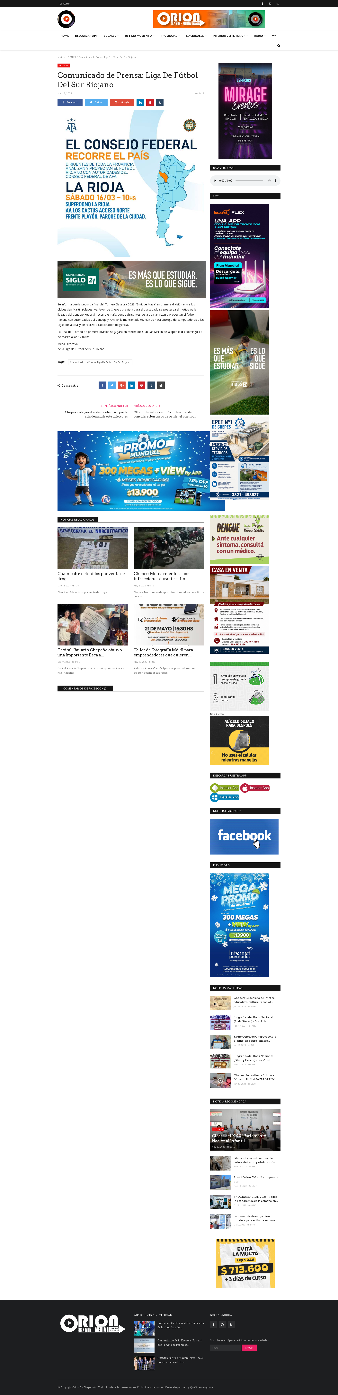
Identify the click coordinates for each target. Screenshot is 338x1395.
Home (65, 36)
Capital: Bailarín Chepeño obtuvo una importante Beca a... (90, 652)
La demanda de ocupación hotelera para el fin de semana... (255, 1218)
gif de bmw (217, 713)
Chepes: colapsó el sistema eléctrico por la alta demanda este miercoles (96, 414)
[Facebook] (102, 385)
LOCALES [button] (110, 36)
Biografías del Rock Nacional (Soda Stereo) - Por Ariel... (253, 1019)
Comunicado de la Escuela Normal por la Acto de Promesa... (179, 1342)
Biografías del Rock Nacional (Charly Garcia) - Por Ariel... (253, 1058)
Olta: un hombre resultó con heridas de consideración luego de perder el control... (165, 414)
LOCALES (71, 57)
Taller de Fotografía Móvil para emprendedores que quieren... (163, 652)
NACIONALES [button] (195, 36)
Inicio (60, 57)
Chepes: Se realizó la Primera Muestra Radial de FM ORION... (255, 1077)
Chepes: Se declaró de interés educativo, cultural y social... (254, 1000)
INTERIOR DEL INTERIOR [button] (229, 36)
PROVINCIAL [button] (169, 36)
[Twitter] (112, 385)
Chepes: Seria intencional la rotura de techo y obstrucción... (255, 1160)
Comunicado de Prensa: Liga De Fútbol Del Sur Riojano (100, 362)
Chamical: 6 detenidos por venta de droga (91, 576)
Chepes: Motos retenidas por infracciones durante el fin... (161, 576)
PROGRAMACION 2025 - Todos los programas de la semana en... (256, 1198)
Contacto (64, 3)
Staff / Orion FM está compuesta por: (256, 1179)
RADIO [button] (259, 36)
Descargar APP (86, 36)
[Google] (122, 385)
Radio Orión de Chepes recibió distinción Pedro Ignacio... (255, 1038)
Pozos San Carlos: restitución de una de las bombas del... (180, 1325)
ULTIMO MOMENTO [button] (139, 36)
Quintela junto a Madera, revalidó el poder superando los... (180, 1360)
